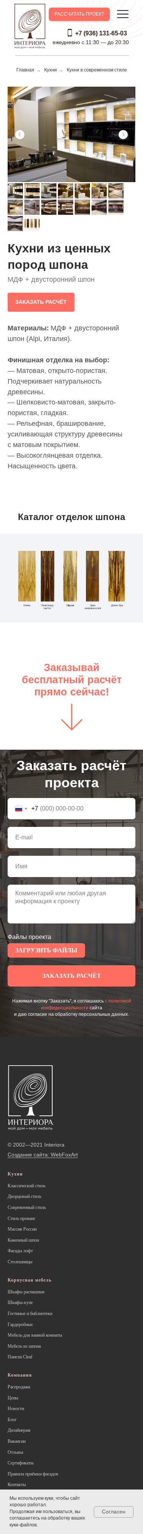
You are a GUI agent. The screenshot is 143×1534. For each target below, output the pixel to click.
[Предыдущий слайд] (19, 134)
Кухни (50, 70)
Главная (25, 70)
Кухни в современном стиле (97, 70)
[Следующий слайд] (123, 134)
